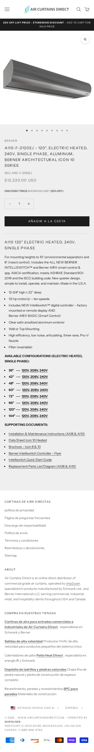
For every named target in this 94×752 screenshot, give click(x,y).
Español (72, 707)
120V (25, 370)
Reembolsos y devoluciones (24, 548)
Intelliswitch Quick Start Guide (30, 460)
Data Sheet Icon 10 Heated (28, 440)
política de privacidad (19, 510)
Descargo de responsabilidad (25, 525)
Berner (11, 140)
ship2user (73, 583)
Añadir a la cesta (47, 221)
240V (43, 370)
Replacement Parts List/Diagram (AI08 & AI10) (42, 466)
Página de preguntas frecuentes (27, 518)
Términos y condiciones (21, 540)
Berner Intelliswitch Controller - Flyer (35, 453)
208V (34, 370)
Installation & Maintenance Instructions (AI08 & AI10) (47, 434)
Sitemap (11, 555)
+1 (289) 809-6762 (30, 730)
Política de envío (16, 533)
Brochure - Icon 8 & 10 (25, 447)
